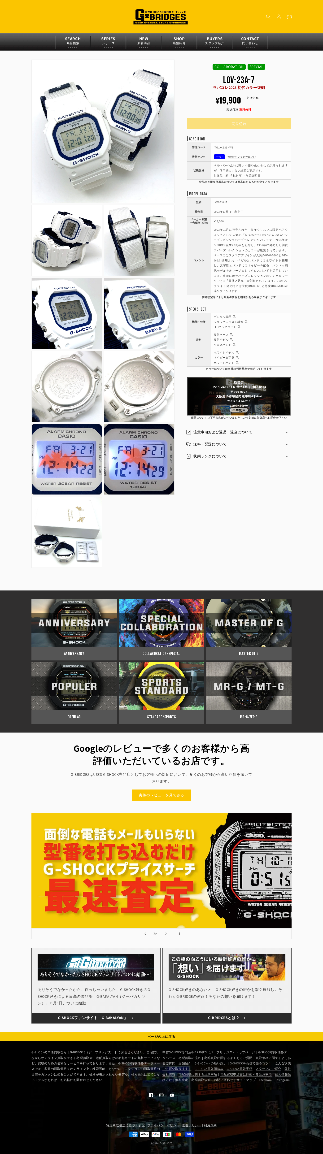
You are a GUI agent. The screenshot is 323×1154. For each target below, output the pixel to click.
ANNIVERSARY (74, 653)
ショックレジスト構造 (229, 322)
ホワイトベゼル (224, 352)
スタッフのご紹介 (268, 1069)
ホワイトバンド (224, 362)
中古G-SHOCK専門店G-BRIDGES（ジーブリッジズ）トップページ (208, 1052)
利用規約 (210, 1125)
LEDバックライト (225, 327)
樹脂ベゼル (221, 339)
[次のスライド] (166, 933)
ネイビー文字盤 (224, 357)
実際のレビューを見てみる (161, 795)
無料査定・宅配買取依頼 (193, 1080)
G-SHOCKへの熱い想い (211, 1063)
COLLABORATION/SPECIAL (161, 653)
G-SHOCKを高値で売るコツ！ (251, 1063)
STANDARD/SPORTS (161, 717)
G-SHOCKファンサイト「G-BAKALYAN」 (93, 1017)
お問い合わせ (223, 1080)
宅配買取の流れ (190, 1058)
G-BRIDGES (166, 1143)
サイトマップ (246, 1080)
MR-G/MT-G (249, 717)
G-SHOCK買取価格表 (209, 1069)
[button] (268, 17)
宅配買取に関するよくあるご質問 (228, 1058)
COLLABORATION (229, 66)
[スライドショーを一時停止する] (178, 933)
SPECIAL (256, 66)
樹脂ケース (221, 334)
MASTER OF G (249, 653)
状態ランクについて (241, 157)
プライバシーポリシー (163, 1125)
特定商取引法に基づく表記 (125, 1125)
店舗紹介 (185, 1063)
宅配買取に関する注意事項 (198, 1074)
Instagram (283, 1080)
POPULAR (74, 717)
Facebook (265, 1080)
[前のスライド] (145, 933)
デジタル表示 (223, 316)
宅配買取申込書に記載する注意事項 (246, 1074)
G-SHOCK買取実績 (240, 1069)
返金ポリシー (191, 1125)
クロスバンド (223, 345)
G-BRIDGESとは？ (224, 1017)
